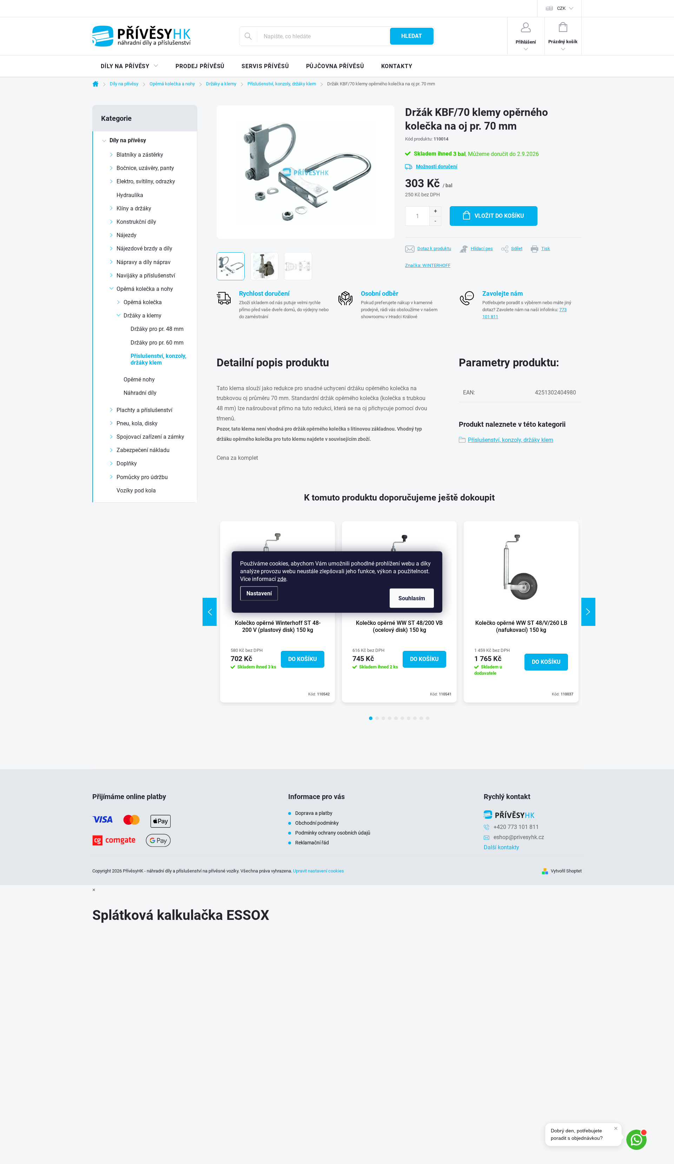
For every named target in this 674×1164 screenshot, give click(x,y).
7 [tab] (408, 718)
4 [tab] (389, 718)
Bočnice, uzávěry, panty (145, 168)
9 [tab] (421, 718)
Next (588, 612)
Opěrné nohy (139, 379)
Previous (210, 612)
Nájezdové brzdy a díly (144, 248)
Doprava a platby (313, 813)
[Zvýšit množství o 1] (435, 211)
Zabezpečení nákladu (143, 450)
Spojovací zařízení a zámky (150, 436)
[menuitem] (129, 66)
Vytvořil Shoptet (566, 871)
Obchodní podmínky (317, 823)
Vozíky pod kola (136, 490)
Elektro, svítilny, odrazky (146, 181)
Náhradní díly (140, 393)
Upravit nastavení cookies (318, 871)
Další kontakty (501, 847)
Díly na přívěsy (128, 140)
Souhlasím (411, 598)
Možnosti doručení (436, 166)
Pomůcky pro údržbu (142, 477)
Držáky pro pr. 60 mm (157, 342)
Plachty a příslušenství (144, 410)
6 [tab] (402, 718)
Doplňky (127, 463)
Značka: (427, 265)
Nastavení (259, 593)
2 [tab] (377, 718)
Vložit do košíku (499, 215)
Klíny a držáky (134, 208)
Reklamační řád (312, 842)
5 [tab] (396, 718)
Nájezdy (127, 235)
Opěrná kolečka (143, 302)
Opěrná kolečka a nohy (145, 289)
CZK (561, 8)
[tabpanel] (521, 612)
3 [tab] (383, 718)
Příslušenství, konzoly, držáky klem (158, 359)
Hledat (411, 36)
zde (281, 579)
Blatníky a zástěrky (140, 154)
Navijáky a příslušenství (146, 275)
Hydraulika (130, 195)
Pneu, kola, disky (137, 423)
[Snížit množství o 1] (435, 220)
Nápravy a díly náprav (144, 262)
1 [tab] (370, 718)
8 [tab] (415, 718)
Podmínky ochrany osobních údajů (332, 833)
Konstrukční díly (136, 221)
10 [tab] (427, 718)
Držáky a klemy (142, 315)
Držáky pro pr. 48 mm (157, 329)
